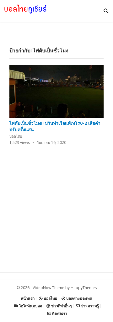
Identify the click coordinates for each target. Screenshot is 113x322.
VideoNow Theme (48, 287)
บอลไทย (15, 136)
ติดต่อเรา (59, 313)
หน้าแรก (28, 298)
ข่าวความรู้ (89, 306)
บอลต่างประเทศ (78, 298)
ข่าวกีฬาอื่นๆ (61, 306)
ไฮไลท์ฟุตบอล (30, 306)
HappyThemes (84, 287)
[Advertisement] (56, 216)
